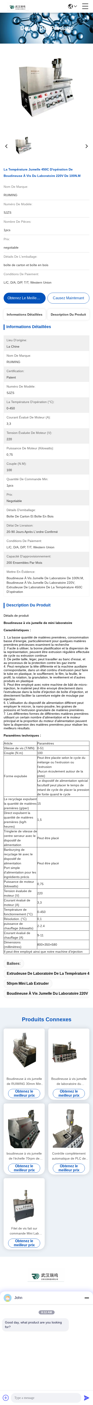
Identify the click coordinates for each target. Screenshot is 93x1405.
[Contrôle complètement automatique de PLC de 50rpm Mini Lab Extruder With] (69, 1126)
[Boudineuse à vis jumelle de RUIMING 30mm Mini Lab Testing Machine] (24, 1052)
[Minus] (86, 1298)
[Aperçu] (46, 1280)
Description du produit (68, 314)
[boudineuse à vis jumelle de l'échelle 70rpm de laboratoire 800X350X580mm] (24, 1126)
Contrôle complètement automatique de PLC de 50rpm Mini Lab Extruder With (69, 1156)
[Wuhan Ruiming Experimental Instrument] (18, 6)
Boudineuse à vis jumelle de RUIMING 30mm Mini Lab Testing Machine (24, 1081)
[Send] (86, 1398)
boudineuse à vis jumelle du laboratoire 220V (47, 993)
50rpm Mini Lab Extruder (28, 983)
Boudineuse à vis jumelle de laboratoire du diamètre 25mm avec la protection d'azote (69, 1081)
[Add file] (6, 1398)
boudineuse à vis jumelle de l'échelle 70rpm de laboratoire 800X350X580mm (24, 1156)
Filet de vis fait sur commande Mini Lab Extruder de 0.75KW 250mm (24, 1231)
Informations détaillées (24, 314)
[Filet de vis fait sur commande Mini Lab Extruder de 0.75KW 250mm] (24, 1201)
